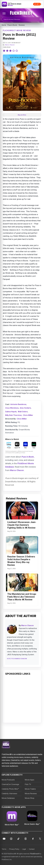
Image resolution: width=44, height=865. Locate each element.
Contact (32, 849)
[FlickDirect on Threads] (25, 838)
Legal (24, 849)
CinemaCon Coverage (10, 784)
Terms (4, 849)
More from (17, 658)
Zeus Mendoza (12, 408)
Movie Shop (29, 798)
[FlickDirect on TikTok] (18, 838)
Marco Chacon (10, 45)
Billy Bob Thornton (13, 415)
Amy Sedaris (25, 408)
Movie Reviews (31, 793)
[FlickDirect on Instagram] (11, 838)
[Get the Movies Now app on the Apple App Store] (22, 4)
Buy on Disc (22, 115)
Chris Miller (28, 415)
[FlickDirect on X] (40, 838)
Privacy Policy (14, 849)
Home (4, 25)
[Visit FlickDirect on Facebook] (32, 838)
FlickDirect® (35, 854)
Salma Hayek (11, 411)
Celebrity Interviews (9, 793)
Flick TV (28, 784)
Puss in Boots (12, 25)
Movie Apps (29, 780)
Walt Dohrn (23, 411)
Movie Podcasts (8, 780)
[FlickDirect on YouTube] (4, 838)
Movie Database (8, 798)
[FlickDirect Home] (22, 13)
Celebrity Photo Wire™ (10, 789)
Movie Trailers (30, 789)
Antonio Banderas (18, 404)
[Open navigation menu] (4, 13)
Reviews (22, 25)
